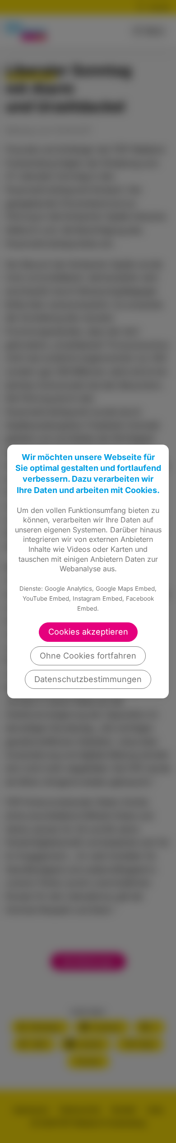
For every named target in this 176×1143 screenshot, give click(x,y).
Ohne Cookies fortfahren (88, 655)
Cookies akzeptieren (88, 631)
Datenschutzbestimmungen (88, 679)
